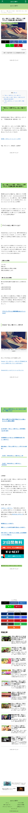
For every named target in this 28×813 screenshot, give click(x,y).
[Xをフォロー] (20, 613)
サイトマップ (14, 808)
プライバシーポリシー (7, 806)
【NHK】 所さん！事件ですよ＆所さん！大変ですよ (12, 565)
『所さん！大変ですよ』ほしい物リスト (12, 95)
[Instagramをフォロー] (20, 617)
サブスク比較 (21, 802)
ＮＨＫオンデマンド (17, 514)
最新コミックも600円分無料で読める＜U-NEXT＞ (13, 527)
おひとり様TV (14, 1)
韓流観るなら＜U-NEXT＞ (7, 523)
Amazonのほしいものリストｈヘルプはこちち (12, 370)
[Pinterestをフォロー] (20, 620)
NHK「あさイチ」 (7, 804)
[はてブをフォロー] (7, 617)
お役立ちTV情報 (20, 804)
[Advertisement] (14, 75)
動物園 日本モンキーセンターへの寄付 (11, 138)
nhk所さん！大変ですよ (7, 508)
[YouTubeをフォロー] (7, 620)
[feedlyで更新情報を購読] (20, 624)
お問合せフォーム (21, 806)
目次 (12, 92)
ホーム (7, 802)
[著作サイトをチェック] (7, 613)
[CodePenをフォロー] (7, 624)
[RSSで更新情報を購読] (14, 627)
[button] (25, 418)
